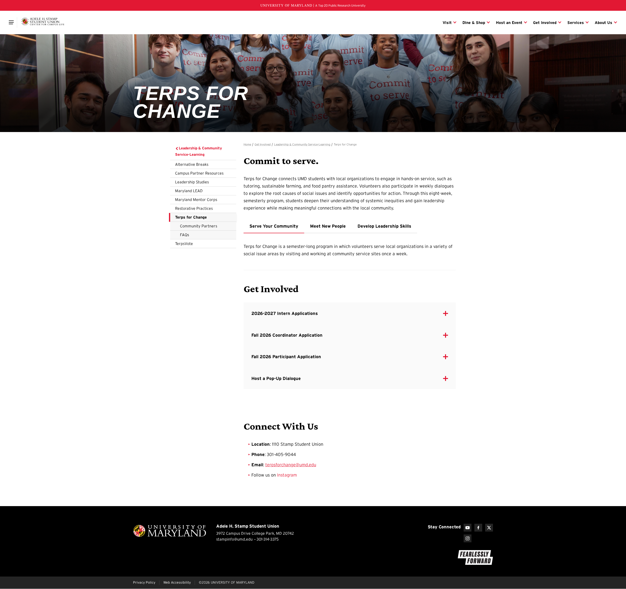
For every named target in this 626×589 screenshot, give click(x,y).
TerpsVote (184, 243)
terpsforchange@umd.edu (290, 464)
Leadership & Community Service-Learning (198, 151)
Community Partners (198, 226)
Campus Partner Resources (199, 173)
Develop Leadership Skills (384, 226)
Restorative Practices (194, 208)
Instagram (287, 475)
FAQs (184, 235)
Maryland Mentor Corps (196, 199)
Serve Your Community (273, 226)
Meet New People (328, 226)
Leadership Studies (192, 182)
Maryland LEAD (189, 191)
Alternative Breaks (191, 164)
